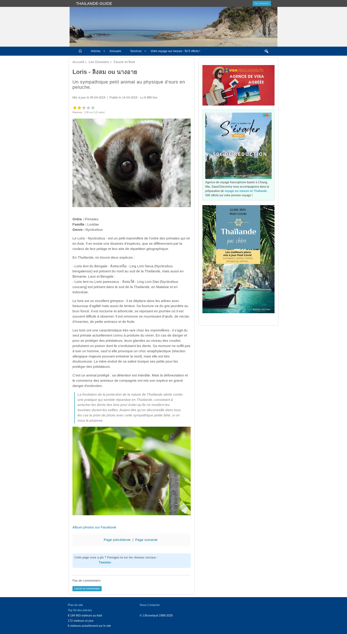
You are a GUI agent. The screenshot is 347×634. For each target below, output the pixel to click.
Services (136, 51)
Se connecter (262, 3)
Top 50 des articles (80, 610)
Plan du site (75, 605)
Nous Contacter (150, 605)
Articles (95, 51)
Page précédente (117, 540)
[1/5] (74, 107)
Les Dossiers (99, 62)
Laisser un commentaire (87, 588)
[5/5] (93, 107)
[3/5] (84, 107)
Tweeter (105, 562)
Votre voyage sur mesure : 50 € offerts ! (175, 51)
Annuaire (115, 51)
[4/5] (88, 107)
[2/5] (79, 107)
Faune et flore (124, 62)
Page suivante (146, 540)
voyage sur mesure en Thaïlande (246, 190)
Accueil (78, 62)
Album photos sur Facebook (94, 527)
